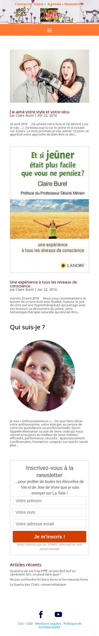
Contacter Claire (29, 4)
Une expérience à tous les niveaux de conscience (43, 284)
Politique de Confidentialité (60, 625)
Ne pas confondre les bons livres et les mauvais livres (49, 579)
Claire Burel (25, 115)
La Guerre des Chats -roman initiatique (38, 584)
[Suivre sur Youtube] (58, 614)
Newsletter (74, 4)
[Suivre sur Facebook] (41, 614)
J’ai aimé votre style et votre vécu (39, 112)
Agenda (54, 4)
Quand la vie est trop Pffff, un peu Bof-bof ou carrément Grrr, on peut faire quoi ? (43, 572)
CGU (21, 623)
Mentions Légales (48, 623)
